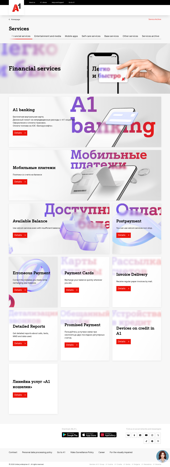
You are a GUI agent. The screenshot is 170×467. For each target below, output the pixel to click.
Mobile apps (71, 36)
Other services (130, 36)
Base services (111, 36)
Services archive (150, 36)
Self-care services (91, 36)
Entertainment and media (47, 36)
